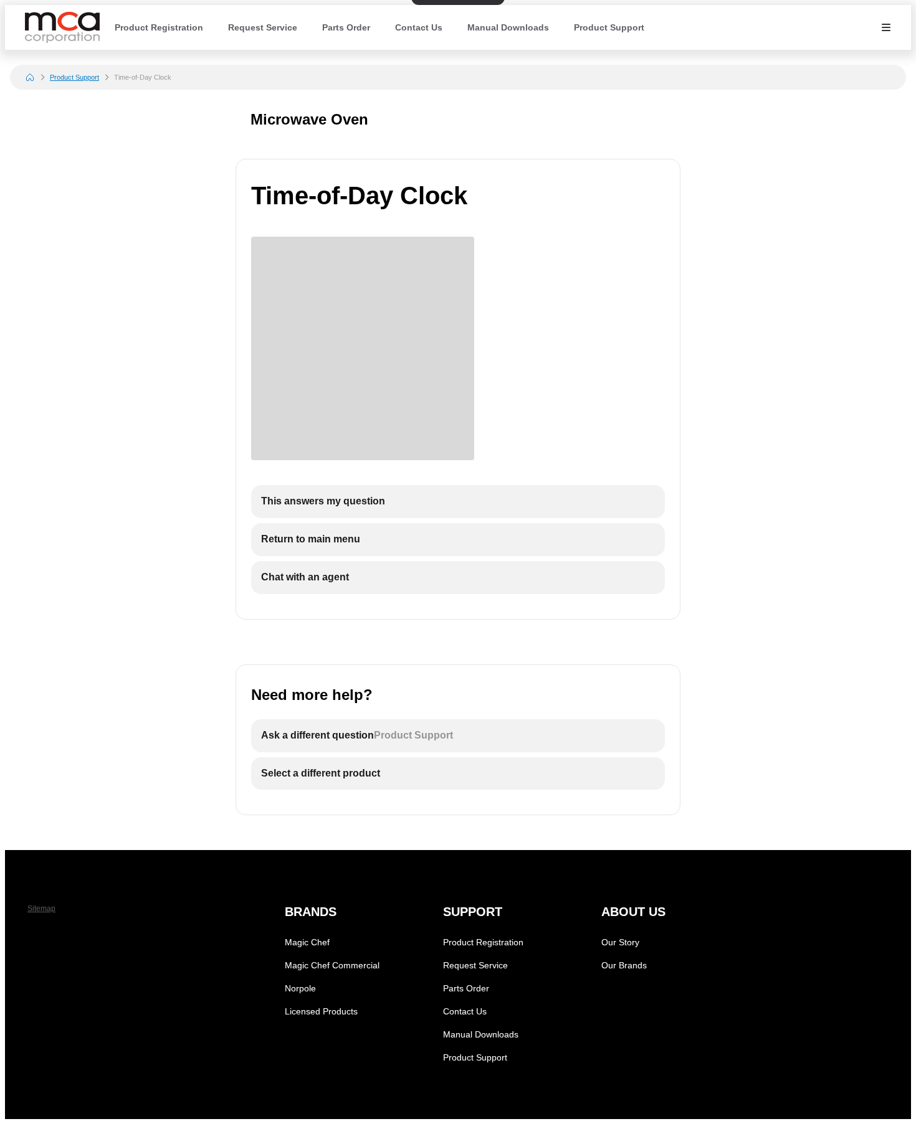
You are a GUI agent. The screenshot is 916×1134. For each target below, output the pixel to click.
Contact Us (418, 27)
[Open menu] (886, 27)
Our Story (620, 942)
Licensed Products (321, 1011)
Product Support (609, 27)
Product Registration (159, 27)
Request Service (262, 27)
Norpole (300, 988)
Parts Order (346, 27)
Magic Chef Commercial (332, 965)
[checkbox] (458, 501)
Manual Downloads (508, 27)
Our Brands (624, 965)
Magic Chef (307, 942)
